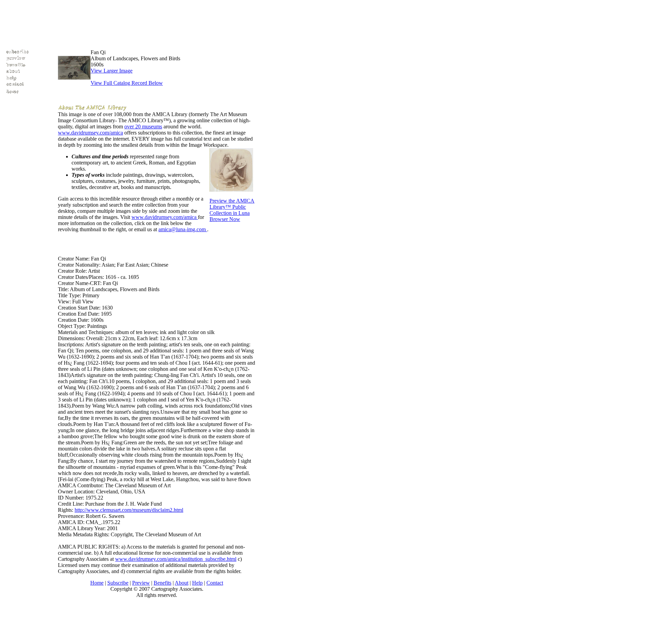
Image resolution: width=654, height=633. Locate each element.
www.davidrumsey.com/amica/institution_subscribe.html (175, 559)
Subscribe (117, 583)
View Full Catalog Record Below (127, 83)
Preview (141, 583)
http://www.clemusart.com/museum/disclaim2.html (129, 510)
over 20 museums (143, 126)
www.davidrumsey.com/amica (90, 133)
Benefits (162, 583)
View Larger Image (112, 71)
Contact (214, 583)
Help (197, 583)
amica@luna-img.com (182, 229)
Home (97, 583)
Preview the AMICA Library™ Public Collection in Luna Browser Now (231, 210)
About (181, 583)
